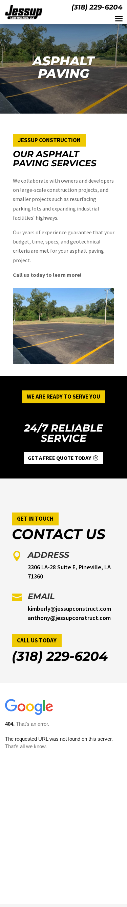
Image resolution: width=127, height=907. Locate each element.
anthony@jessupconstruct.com (69, 618)
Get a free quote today (59, 457)
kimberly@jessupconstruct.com (69, 608)
